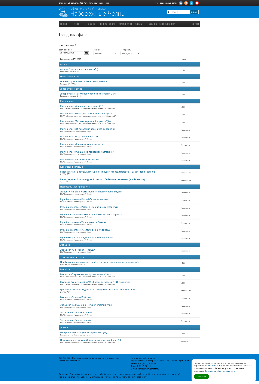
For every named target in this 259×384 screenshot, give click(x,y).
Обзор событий (67, 45)
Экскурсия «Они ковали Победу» (77, 249)
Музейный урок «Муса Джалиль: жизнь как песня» (86, 237)
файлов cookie (211, 366)
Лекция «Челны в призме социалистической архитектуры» (91, 191)
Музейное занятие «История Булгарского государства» (89, 207)
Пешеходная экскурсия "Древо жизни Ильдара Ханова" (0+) (91, 340)
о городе (90, 23)
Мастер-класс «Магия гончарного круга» (81, 144)
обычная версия (101, 3)
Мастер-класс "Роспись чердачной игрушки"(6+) (85, 121)
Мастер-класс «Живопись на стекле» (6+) (81, 106)
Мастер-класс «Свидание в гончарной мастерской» (87, 152)
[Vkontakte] (180, 2)
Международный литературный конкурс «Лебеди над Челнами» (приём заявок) (102, 179)
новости (65, 23)
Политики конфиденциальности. (219, 371)
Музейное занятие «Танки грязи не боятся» (83, 222)
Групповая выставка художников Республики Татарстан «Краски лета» (97, 289)
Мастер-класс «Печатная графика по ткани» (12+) (86, 113)
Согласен (201, 376)
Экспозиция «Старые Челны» (75, 320)
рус (86, 3)
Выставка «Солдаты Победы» (75, 297)
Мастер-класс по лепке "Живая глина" (80, 159)
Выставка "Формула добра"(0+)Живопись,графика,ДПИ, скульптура (95, 282)
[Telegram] (191, 2)
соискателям (167, 23)
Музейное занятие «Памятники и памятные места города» (91, 214)
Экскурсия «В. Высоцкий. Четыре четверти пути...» (86, 305)
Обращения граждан (132, 23)
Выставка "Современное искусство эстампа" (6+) (85, 274)
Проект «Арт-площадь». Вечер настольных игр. (85, 81)
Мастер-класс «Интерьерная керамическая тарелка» (88, 129)
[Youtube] (197, 2)
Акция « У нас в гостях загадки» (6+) (79, 69)
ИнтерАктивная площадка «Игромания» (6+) (83, 332)
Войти (195, 23)
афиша (153, 23)
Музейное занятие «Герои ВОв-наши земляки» (85, 199)
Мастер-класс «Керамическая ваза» (79, 136)
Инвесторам (107, 23)
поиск (194, 12)
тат (90, 3)
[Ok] (186, 2)
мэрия (77, 23)
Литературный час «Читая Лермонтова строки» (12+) (88, 93)
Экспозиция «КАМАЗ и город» (76, 312)
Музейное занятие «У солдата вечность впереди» (86, 230)
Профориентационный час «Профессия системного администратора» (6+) (99, 262)
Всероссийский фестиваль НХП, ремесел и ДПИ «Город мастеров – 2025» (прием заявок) (107, 171)
